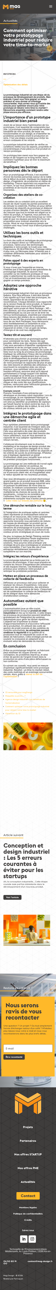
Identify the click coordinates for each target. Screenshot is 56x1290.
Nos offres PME (28, 1168)
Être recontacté (14, 1057)
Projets (28, 1127)
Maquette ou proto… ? (15, 696)
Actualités (28, 1182)
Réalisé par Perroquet (13, 1279)
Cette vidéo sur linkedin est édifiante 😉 (26, 500)
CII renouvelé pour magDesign (18, 692)
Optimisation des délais (15, 84)
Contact (28, 1195)
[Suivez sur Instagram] (32, 1239)
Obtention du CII (12, 713)
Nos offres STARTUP (28, 1154)
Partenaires (28, 1141)
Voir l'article (12, 897)
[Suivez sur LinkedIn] (23, 1239)
